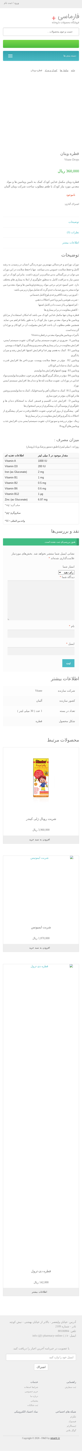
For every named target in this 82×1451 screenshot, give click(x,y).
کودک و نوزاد (51, 70)
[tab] (41, 222)
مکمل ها (64, 70)
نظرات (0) (73, 232)
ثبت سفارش (70, 1387)
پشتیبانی (34, 1400)
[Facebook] (52, 204)
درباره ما (34, 1396)
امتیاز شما (68, 566)
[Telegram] (60, 204)
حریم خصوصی (31, 1391)
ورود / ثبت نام (11, 3)
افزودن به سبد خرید (39, 839)
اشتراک (41, 1367)
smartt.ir (55, 1438)
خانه (73, 70)
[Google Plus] (36, 204)
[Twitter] (44, 204)
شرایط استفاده (31, 1387)
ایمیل (70, 643)
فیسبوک (72, 1421)
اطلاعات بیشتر (70, 242)
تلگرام (73, 1417)
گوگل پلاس (71, 1430)
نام (71, 626)
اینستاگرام (71, 1426)
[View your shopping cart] (41, 44)
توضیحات (73, 221)
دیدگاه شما (67, 577)
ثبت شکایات (32, 1405)
